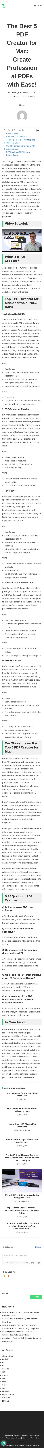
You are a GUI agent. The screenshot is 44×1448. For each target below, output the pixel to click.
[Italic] (7, 1262)
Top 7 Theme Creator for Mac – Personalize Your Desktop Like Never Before (22, 1211)
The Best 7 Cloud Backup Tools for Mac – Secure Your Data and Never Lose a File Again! (22, 1158)
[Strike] (12, 1262)
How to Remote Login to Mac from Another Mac (22, 1141)
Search (5, 1293)
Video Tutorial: (12, 133)
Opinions (17, 1436)
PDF (3, 1388)
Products (22, 1441)
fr (3, 1365)
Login (39, 1247)
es (3, 1362)
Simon (13, 92)
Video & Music (8, 1394)
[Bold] (4, 1262)
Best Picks (8, 1436)
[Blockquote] (21, 1262)
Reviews (5, 1391)
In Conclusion (12, 155)
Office (5, 1385)
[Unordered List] (18, 1262)
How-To (5, 1369)
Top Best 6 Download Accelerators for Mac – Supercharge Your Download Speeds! (22, 1226)
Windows (6, 1398)
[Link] (27, 1262)
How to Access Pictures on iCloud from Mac (22, 1094)
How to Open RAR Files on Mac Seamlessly (22, 1125)
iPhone (5, 1375)
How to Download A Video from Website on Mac (22, 1110)
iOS (3, 1372)
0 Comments (29, 96)
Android (5, 1359)
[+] (32, 1262)
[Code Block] (24, 1262)
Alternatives (7, 1356)
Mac (15, 96)
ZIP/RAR (5, 1401)
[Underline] (10, 1262)
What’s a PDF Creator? (16, 136)
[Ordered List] (15, 1262)
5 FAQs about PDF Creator (18, 152)
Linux (4, 1378)
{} (30, 1262)
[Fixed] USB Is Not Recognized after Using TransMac (22, 1196)
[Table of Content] (38, 130)
